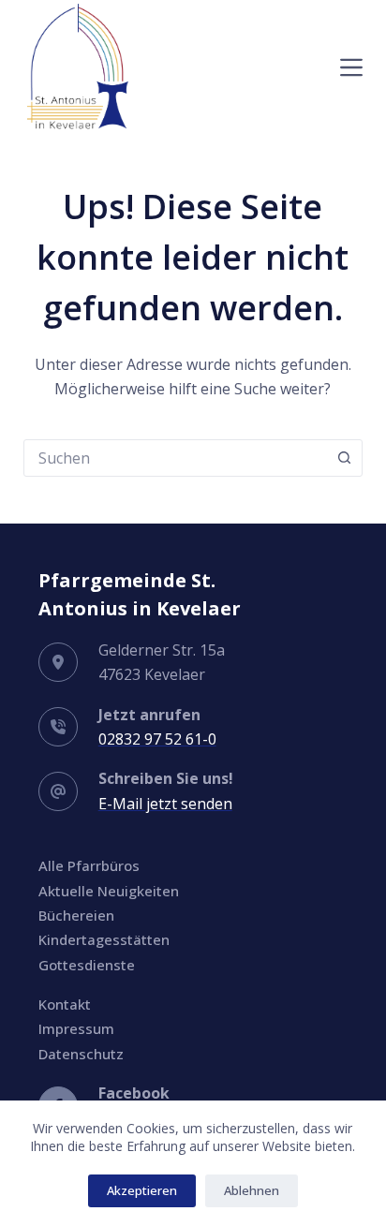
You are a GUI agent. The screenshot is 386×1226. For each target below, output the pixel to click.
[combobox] (175, 458)
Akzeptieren (142, 1190)
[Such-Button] (344, 458)
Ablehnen (251, 1190)
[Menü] (351, 67)
